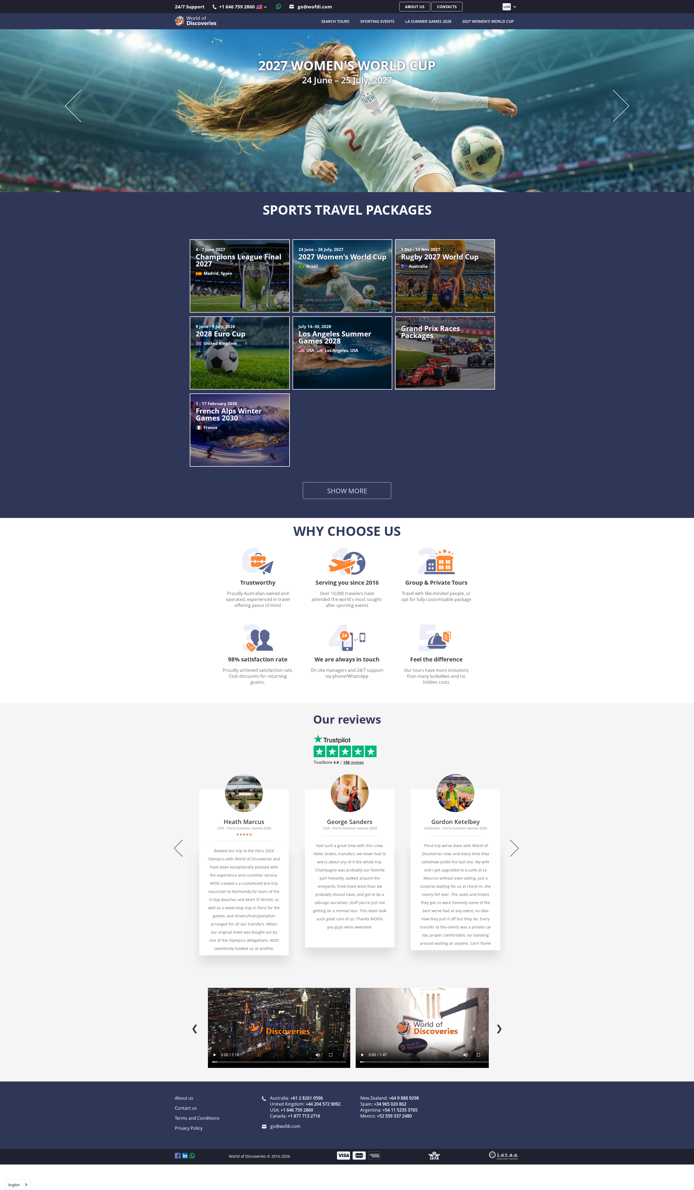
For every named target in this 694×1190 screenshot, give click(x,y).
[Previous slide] (77, 102)
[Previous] (182, 840)
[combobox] (18, 1184)
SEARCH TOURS (335, 21)
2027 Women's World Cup (488, 21)
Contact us (186, 1100)
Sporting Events (377, 21)
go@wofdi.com (314, 7)
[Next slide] (616, 102)
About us (415, 6)
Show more (347, 483)
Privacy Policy (189, 1120)
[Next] (510, 840)
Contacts (447, 6)
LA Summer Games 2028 (428, 21)
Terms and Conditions (197, 1110)
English (14, 1184)
